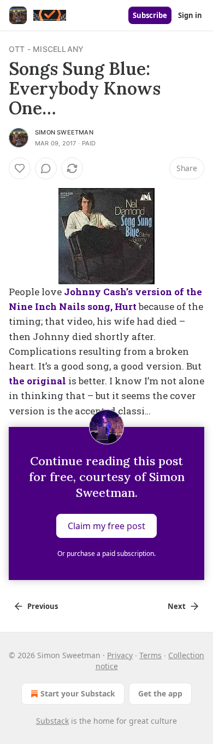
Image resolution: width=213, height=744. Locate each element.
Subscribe (150, 15)
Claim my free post (106, 525)
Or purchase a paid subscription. (106, 553)
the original (37, 380)
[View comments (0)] (46, 168)
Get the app (160, 693)
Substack (52, 721)
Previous (42, 606)
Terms (150, 655)
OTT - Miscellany (46, 49)
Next (177, 606)
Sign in (190, 15)
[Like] (20, 168)
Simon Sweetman (64, 132)
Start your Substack (77, 693)
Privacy (120, 655)
